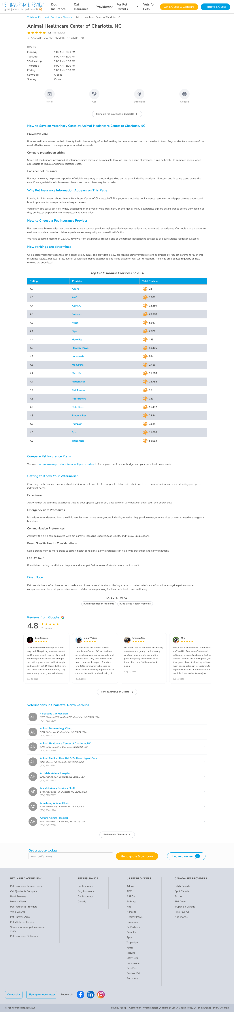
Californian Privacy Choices (143, 1007)
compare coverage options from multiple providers (65, 464)
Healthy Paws (80, 348)
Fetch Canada (182, 886)
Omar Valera (90, 637)
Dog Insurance (58, 6)
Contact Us (13, 994)
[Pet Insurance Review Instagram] (101, 994)
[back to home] (23, 7)
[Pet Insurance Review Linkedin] (91, 994)
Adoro (75, 289)
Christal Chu (138, 637)
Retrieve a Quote (215, 7)
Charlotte (68, 17)
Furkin (178, 896)
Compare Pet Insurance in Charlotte (115, 114)
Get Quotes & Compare (23, 891)
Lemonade (78, 356)
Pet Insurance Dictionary (24, 936)
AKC (74, 297)
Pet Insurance (85, 886)
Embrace (77, 314)
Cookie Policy (186, 1007)
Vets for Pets (149, 6)
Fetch (75, 322)
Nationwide (79, 381)
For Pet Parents (122, 6)
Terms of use (169, 1007)
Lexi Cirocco (41, 637)
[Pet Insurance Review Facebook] (80, 994)
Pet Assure (78, 390)
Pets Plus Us (182, 912)
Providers (103, 7)
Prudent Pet (79, 415)
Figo (74, 331)
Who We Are (17, 912)
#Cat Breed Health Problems (98, 603)
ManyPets (78, 365)
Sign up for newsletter (42, 994)
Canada (82, 901)
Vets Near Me (34, 17)
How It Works (18, 901)
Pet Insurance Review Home (26, 886)
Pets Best (77, 407)
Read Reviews (18, 896)
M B (183, 637)
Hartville (77, 339)
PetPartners (79, 398)
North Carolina (52, 17)
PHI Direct (180, 901)
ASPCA (76, 305)
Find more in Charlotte (115, 834)
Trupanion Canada (185, 906)
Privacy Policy (118, 1007)
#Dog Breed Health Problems (135, 603)
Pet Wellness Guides (22, 922)
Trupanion (78, 440)
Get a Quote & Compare (179, 7)
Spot (74, 432)
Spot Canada (182, 891)
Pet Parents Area (20, 917)
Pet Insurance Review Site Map (213, 1007)
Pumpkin (77, 424)
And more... (133, 978)
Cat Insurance (81, 6)
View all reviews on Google (115, 691)
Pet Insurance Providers (23, 906)
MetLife (76, 373)
